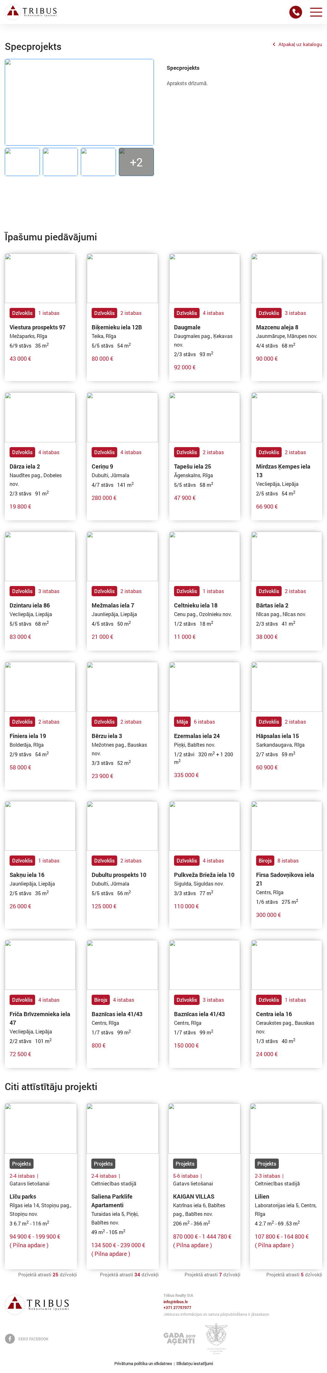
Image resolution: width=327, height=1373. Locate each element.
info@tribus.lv (176, 1302)
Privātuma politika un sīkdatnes (143, 1363)
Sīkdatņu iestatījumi (194, 1363)
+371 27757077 (177, 1307)
